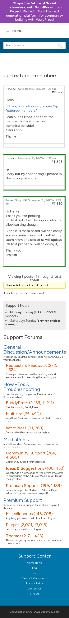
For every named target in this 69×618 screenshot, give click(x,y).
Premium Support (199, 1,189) (34, 485)
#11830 (57, 203)
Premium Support (22, 500)
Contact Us (34, 588)
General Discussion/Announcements (34, 349)
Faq (34, 568)
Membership (34, 562)
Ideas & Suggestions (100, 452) (35, 468)
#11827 (57, 92)
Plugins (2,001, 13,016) (26, 524)
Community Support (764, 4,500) (31, 455)
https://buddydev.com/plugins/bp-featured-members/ (32, 108)
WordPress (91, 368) (25, 428)
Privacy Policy (34, 583)
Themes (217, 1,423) (24, 535)
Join (34, 573)
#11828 (57, 161)
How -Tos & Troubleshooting (21, 386)
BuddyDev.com (50, 611)
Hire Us (34, 593)
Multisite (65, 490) (23, 413)
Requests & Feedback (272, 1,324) (31, 367)
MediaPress (16, 439)
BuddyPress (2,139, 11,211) (30, 402)
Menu (17, 31)
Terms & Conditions (34, 578)
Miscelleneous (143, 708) (29, 513)
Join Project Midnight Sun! (34, 7)
